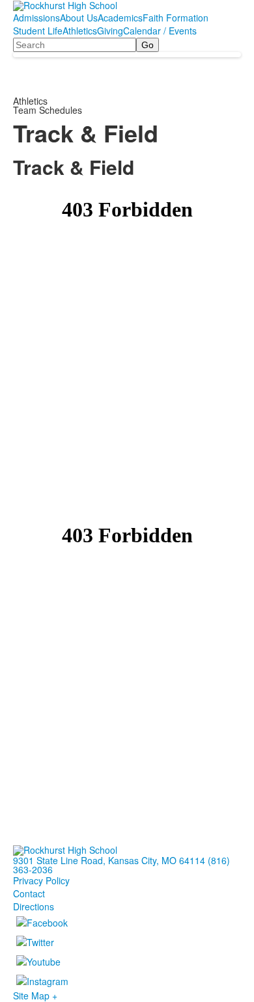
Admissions (36, 17)
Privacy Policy (41, 880)
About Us (79, 17)
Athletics (80, 30)
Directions (33, 906)
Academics (120, 17)
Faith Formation (175, 17)
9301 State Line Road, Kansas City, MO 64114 (109, 860)
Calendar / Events (160, 30)
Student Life (38, 30)
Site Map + (35, 995)
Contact (29, 893)
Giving (110, 30)
